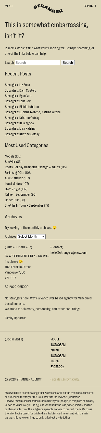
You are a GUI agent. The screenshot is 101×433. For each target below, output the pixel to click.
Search (9, 62)
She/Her (10, 161)
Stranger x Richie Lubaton (22, 106)
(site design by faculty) (65, 379)
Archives (10, 236)
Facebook (57, 366)
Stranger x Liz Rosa (17, 84)
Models (9, 156)
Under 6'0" (12, 200)
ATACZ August (14, 178)
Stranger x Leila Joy (18, 101)
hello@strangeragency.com (68, 252)
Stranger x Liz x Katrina (20, 128)
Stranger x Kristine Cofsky (22, 117)
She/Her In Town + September (24, 205)
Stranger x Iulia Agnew (19, 123)
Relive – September (17, 194)
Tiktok (55, 361)
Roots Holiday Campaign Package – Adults (32, 167)
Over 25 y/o (12, 189)
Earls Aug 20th (14, 172)
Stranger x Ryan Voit (18, 95)
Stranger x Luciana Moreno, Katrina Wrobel (33, 112)
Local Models (13, 183)
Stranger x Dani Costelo (20, 90)
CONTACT (90, 6)
